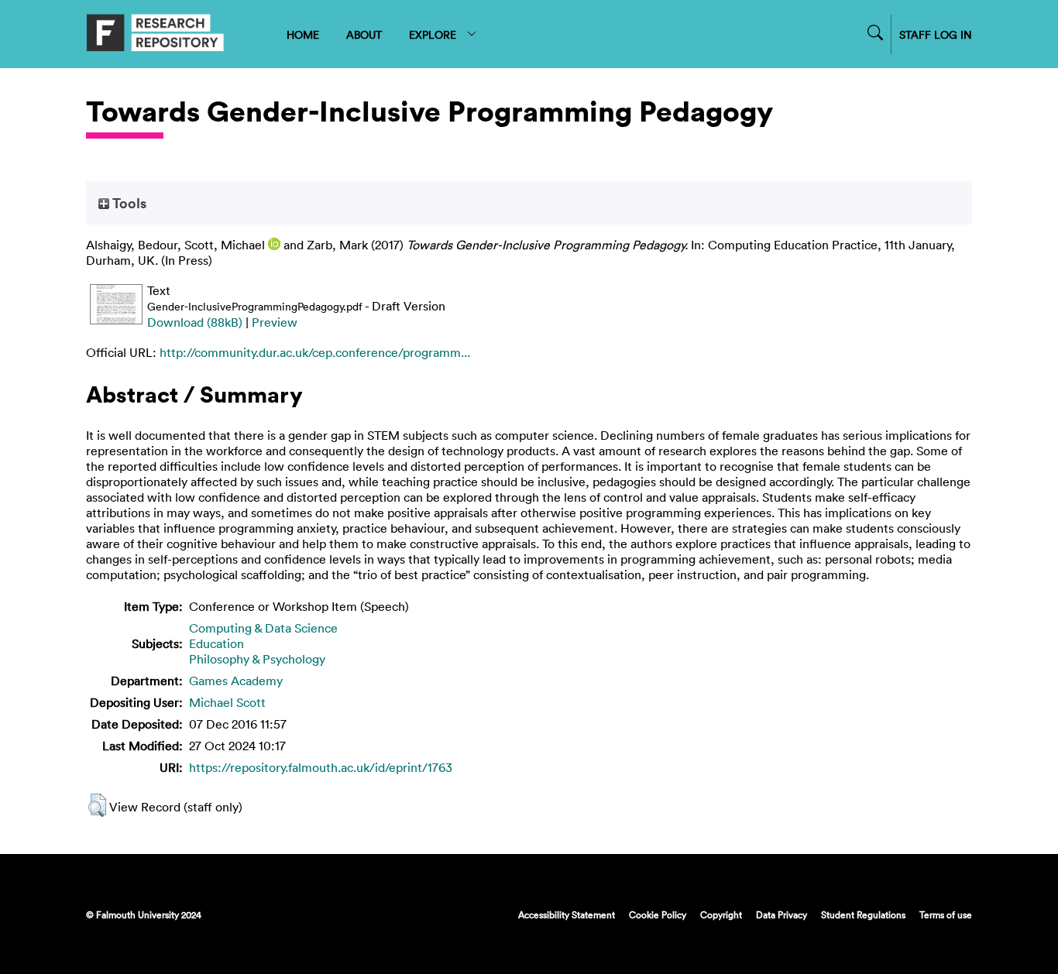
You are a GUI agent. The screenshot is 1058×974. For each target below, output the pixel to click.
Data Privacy (781, 914)
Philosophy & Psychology (257, 659)
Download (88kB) (194, 322)
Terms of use (945, 914)
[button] (97, 805)
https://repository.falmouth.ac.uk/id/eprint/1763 (320, 767)
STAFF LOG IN (935, 34)
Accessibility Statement (566, 914)
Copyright (721, 914)
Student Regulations (863, 914)
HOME (303, 34)
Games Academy (236, 680)
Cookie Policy (657, 914)
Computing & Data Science (263, 628)
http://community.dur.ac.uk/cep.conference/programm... (315, 352)
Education (216, 643)
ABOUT (364, 34)
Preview (274, 322)
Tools (127, 203)
